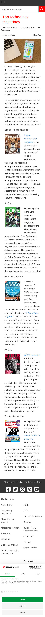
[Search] (42, 9)
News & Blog (7, 505)
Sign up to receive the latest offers (22, 482)
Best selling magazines (6, 512)
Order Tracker (30, 547)
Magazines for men (10, 527)
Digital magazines (9, 544)
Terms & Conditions (33, 516)
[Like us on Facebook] (8, 489)
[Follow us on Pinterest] (29, 489)
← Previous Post (8, 35)
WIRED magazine (32, 355)
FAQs (26, 510)
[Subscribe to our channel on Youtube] (36, 489)
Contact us (29, 536)
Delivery (27, 522)
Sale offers (6, 533)
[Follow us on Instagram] (22, 489)
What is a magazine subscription (10, 552)
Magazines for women (8, 520)
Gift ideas (5, 539)
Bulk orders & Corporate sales (31, 529)
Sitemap (27, 542)
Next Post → (38, 35)
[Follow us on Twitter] (15, 489)
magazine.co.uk (28, 27)
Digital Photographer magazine (31, 138)
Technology (5, 30)
